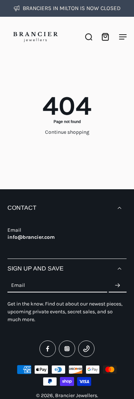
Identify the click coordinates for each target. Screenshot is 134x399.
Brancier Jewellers (76, 395)
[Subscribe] (118, 285)
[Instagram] (67, 349)
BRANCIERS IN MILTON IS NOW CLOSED (72, 8)
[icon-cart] (105, 36)
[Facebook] (47, 349)
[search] (88, 36)
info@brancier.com (31, 237)
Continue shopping (67, 132)
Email (18, 285)
